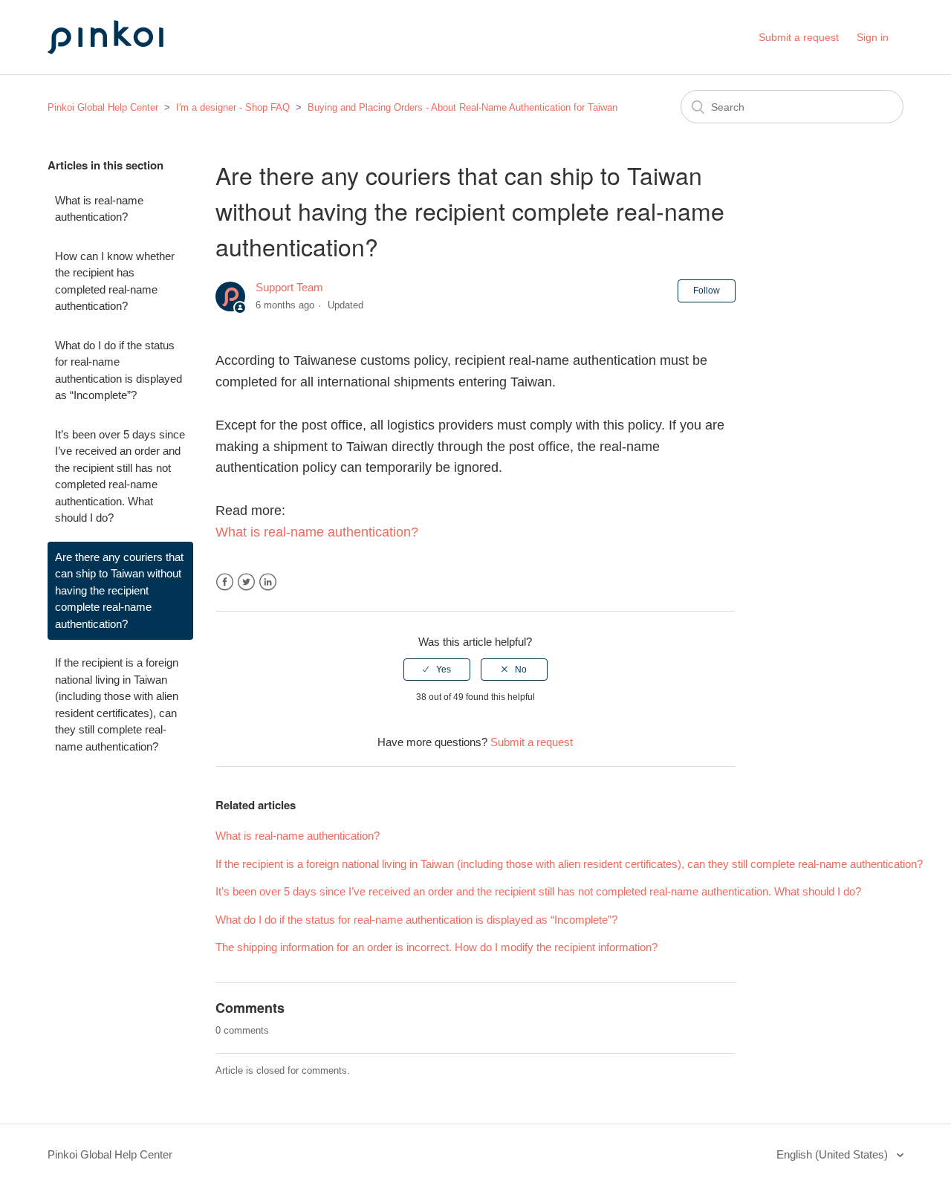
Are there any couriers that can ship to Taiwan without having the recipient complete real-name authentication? (119, 590)
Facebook (224, 582)
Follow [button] (706, 290)
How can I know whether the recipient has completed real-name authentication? (115, 281)
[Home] (122, 68)
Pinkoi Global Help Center (103, 107)
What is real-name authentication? (99, 209)
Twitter (246, 582)
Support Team (289, 287)
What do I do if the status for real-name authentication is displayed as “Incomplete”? (118, 370)
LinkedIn (268, 582)
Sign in (873, 37)
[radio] (436, 669)
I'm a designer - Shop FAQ (233, 107)
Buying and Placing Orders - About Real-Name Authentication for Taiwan (462, 107)
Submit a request (799, 37)
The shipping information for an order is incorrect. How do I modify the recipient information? (436, 947)
